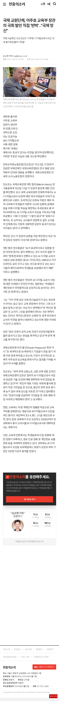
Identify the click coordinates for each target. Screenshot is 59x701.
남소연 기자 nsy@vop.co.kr (15, 56)
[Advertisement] (29, 566)
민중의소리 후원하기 (46, 667)
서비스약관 (25, 657)
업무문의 (39, 649)
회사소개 (6, 649)
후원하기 (50, 649)
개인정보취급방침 (10, 657)
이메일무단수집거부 (41, 657)
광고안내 (28, 649)
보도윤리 (17, 649)
